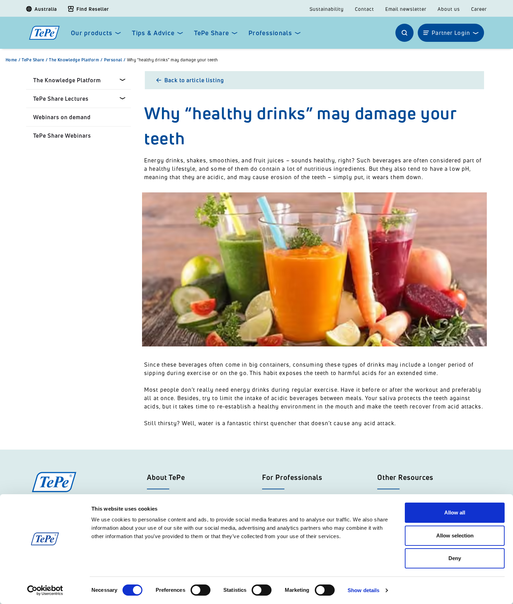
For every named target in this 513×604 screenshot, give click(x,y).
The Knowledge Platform (75, 60)
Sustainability (327, 9)
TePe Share (211, 33)
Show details (363, 590)
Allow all (454, 512)
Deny (454, 558)
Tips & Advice (153, 33)
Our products (91, 33)
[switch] (200, 590)
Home (13, 60)
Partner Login (451, 32)
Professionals (270, 33)
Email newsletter (405, 9)
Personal (115, 60)
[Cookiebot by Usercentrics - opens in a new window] (45, 590)
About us (449, 9)
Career (479, 9)
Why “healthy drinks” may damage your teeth (172, 60)
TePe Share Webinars (62, 135)
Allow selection (455, 535)
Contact (364, 9)
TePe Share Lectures (61, 98)
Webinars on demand (62, 117)
